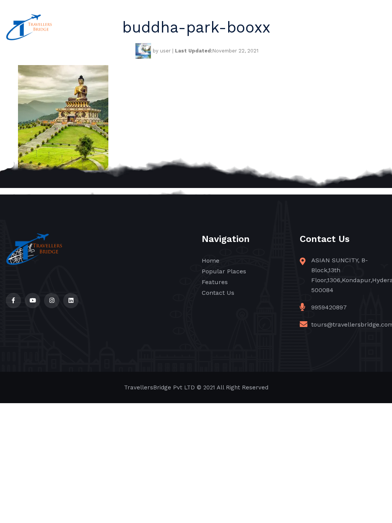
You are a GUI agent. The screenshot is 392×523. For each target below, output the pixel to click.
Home (210, 260)
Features (215, 282)
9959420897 (329, 307)
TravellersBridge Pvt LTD (159, 387)
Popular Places (224, 271)
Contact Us (218, 292)
